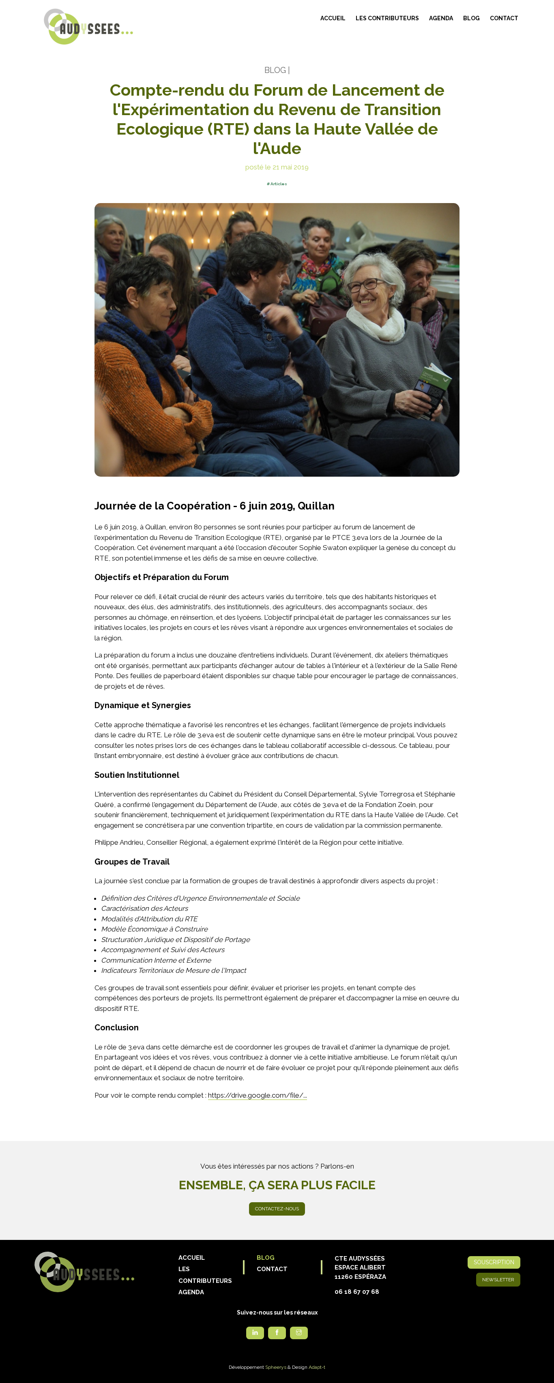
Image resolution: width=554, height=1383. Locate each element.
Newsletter (498, 1279)
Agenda (441, 18)
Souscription (494, 1262)
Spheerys (275, 1367)
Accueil (333, 18)
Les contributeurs (387, 18)
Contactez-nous (277, 1209)
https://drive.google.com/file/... (257, 1095)
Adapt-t (317, 1367)
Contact (504, 18)
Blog (471, 18)
